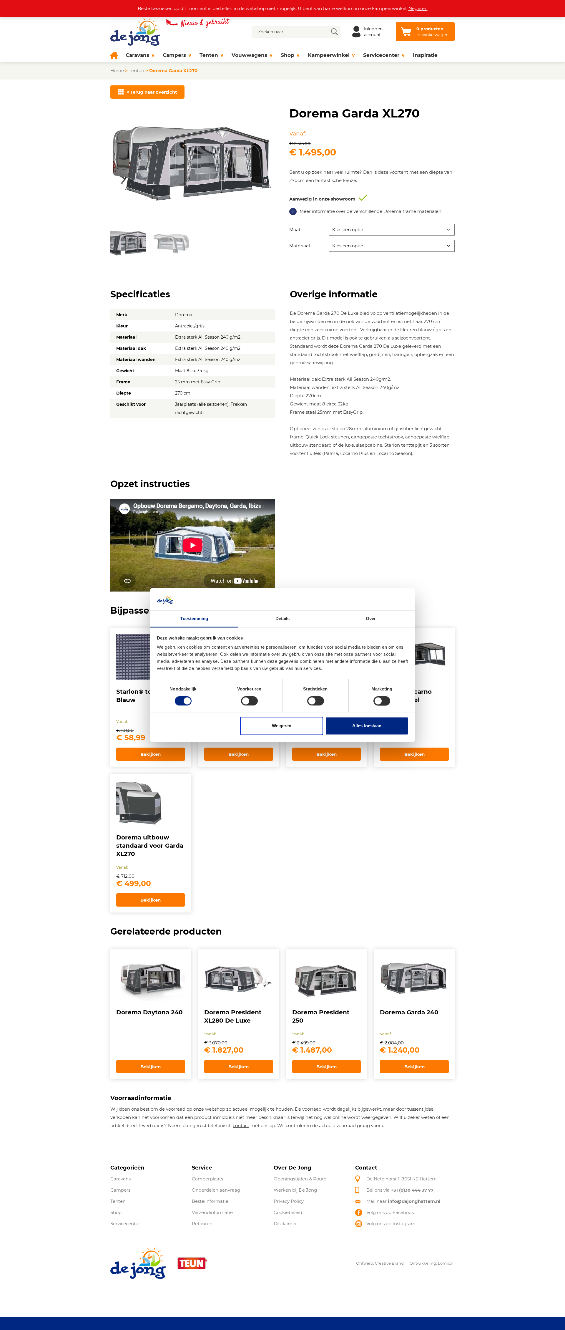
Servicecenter (381, 55)
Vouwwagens (249, 55)
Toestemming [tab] (194, 618)
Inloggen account (373, 31)
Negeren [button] (418, 8)
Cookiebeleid (288, 1212)
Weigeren (281, 725)
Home (117, 70)
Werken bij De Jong (295, 1190)
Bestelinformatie (210, 1201)
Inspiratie (425, 55)
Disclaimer (285, 1223)
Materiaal (299, 246)
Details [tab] (282, 618)
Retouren (202, 1223)
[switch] (249, 700)
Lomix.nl (446, 1263)
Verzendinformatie (212, 1212)
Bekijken (150, 754)
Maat (294, 229)
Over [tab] (371, 618)
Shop (287, 55)
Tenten (209, 55)
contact (241, 1125)
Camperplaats (207, 1179)
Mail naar (403, 1201)
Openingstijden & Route (300, 1179)
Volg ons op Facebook (390, 1212)
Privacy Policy (289, 1201)
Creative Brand (389, 1263)
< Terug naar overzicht (152, 92)
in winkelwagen (432, 31)
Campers (174, 55)
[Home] (116, 55)
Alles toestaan (366, 725)
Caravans (137, 55)
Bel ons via (399, 1190)
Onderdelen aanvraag (216, 1190)
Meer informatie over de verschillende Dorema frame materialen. (371, 211)
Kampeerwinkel (329, 55)
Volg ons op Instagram (391, 1223)
